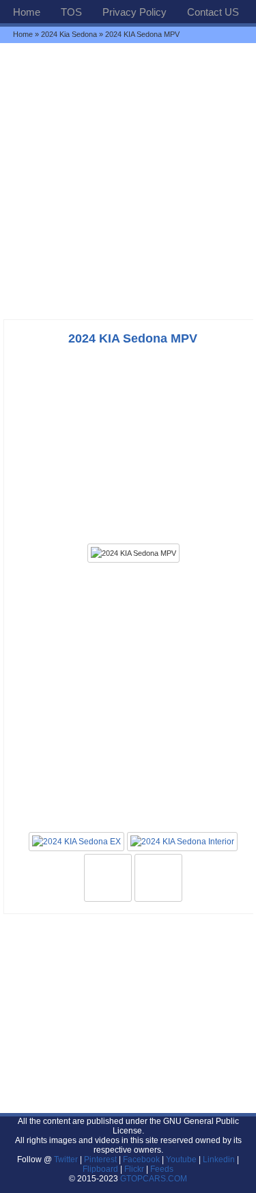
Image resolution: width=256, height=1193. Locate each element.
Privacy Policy (134, 12)
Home (26, 12)
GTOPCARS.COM (153, 1178)
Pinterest (100, 1159)
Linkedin (219, 1159)
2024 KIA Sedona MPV (132, 338)
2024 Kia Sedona (69, 34)
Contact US (213, 12)
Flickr (134, 1169)
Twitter (67, 1159)
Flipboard (100, 1169)
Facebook (141, 1159)
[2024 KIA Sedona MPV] (133, 553)
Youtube (181, 1159)
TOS (71, 12)
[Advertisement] (128, 181)
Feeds (161, 1169)
